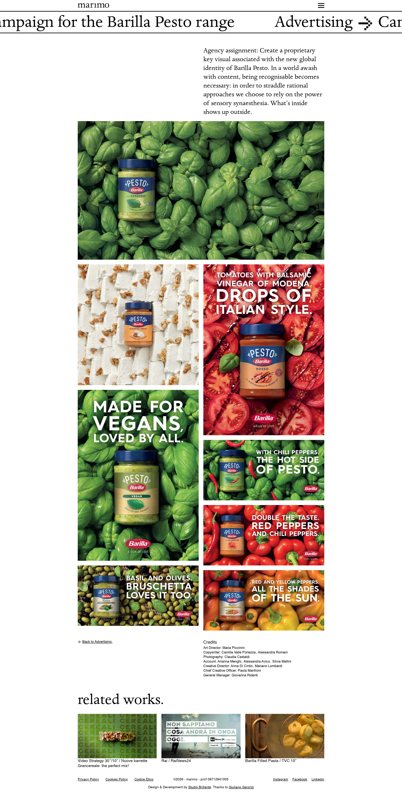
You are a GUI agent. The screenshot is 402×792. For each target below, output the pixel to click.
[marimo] (93, 5)
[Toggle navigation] (321, 5)
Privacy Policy (88, 779)
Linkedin (318, 779)
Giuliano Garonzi (241, 787)
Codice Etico (143, 779)
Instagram (280, 779)
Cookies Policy (117, 779)
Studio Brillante (199, 787)
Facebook (299, 779)
